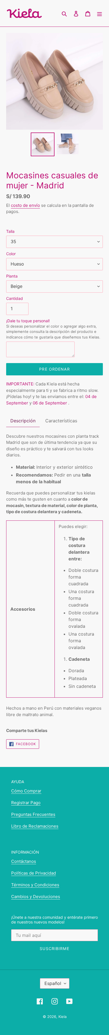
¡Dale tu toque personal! (53, 328)
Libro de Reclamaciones (34, 826)
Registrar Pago (26, 802)
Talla (10, 231)
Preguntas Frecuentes (33, 814)
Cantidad (14, 298)
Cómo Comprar (26, 791)
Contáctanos (23, 861)
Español (52, 983)
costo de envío (25, 205)
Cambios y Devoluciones (35, 896)
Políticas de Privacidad (33, 873)
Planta (12, 276)
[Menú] (99, 13)
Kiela (62, 1016)
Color (11, 253)
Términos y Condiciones (35, 884)
